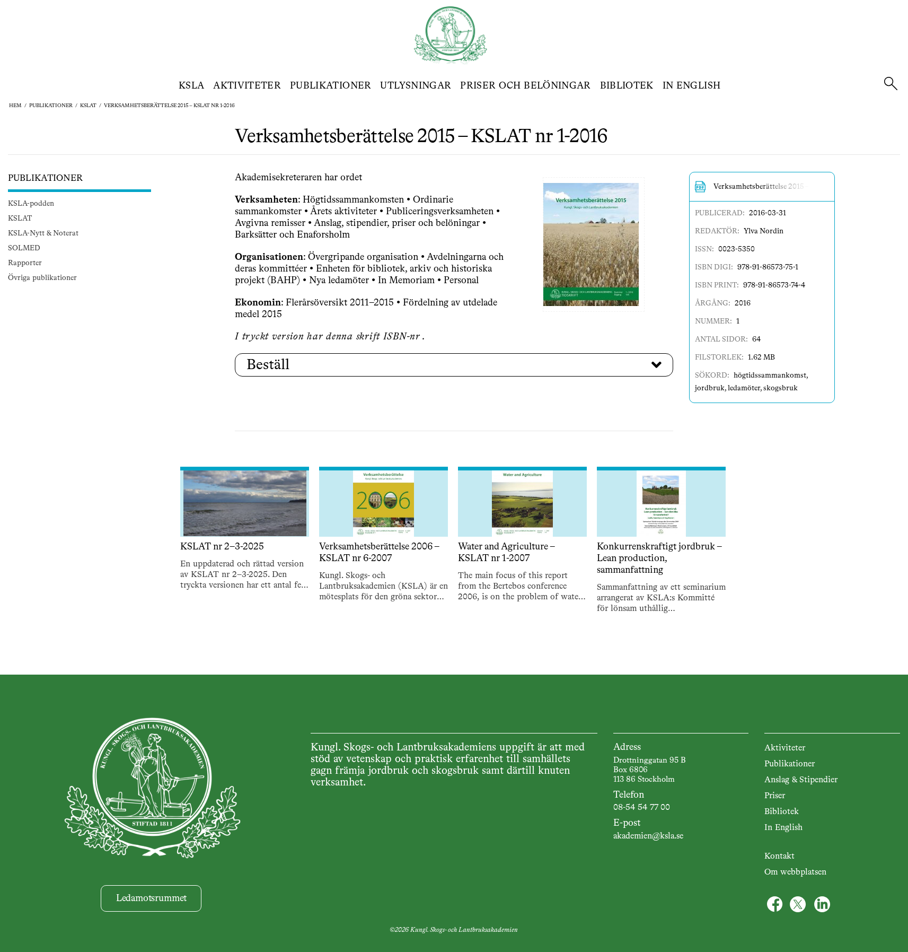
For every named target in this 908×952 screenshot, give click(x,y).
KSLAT (88, 105)
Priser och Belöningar (525, 86)
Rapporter (25, 263)
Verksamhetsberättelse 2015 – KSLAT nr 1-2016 (169, 105)
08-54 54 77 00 (641, 807)
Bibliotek (627, 86)
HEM (15, 105)
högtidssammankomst (770, 375)
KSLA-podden (31, 204)
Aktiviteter (247, 86)
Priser (774, 796)
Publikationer (331, 86)
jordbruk (710, 388)
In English (692, 86)
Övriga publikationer (42, 278)
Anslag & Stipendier (801, 780)
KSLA (191, 86)
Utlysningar (415, 86)
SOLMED (24, 248)
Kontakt (779, 856)
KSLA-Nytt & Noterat (43, 234)
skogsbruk (780, 388)
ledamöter (744, 388)
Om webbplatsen (795, 872)
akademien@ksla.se (648, 836)
